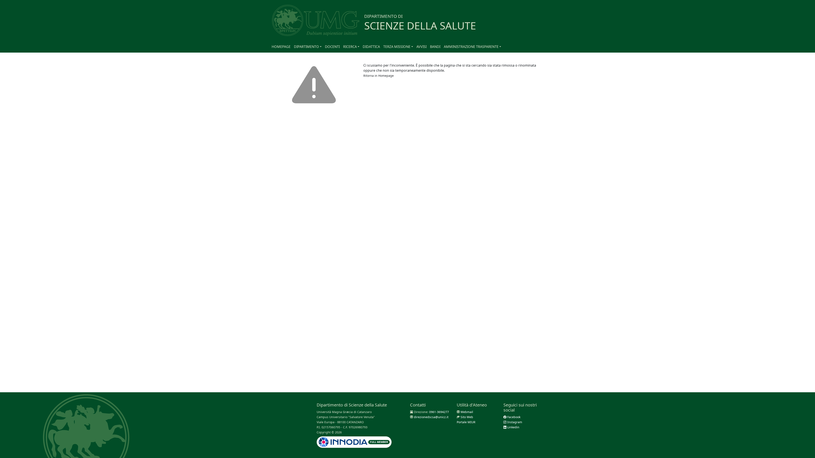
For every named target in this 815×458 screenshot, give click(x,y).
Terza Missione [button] (396, 46)
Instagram (514, 422)
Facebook (513, 417)
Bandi (435, 46)
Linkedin (512, 427)
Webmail (467, 412)
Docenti (332, 46)
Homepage (281, 46)
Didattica (371, 46)
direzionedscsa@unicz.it (431, 417)
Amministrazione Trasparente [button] (471, 46)
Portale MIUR (466, 422)
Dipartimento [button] (306, 46)
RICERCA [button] (350, 46)
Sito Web (467, 417)
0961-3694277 (439, 412)
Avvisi (421, 46)
